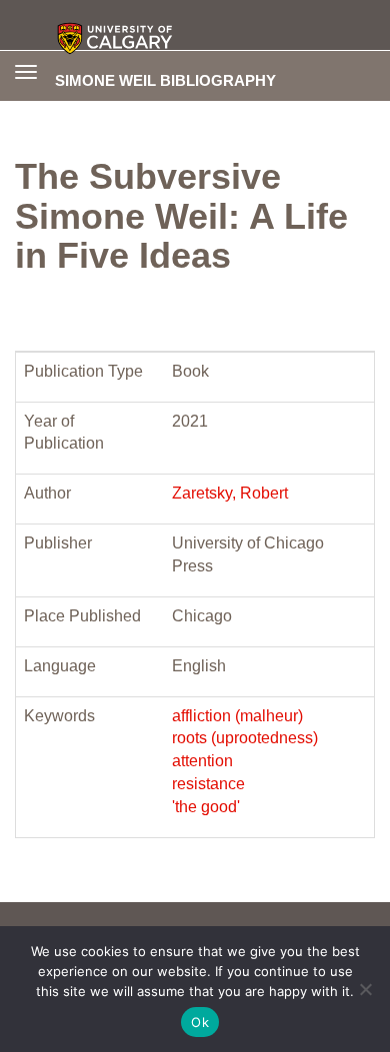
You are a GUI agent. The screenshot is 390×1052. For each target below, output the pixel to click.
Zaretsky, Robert (230, 493)
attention (202, 760)
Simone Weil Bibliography (165, 80)
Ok (200, 1022)
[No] (365, 989)
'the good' (206, 806)
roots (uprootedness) (245, 737)
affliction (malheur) (237, 715)
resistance (208, 783)
